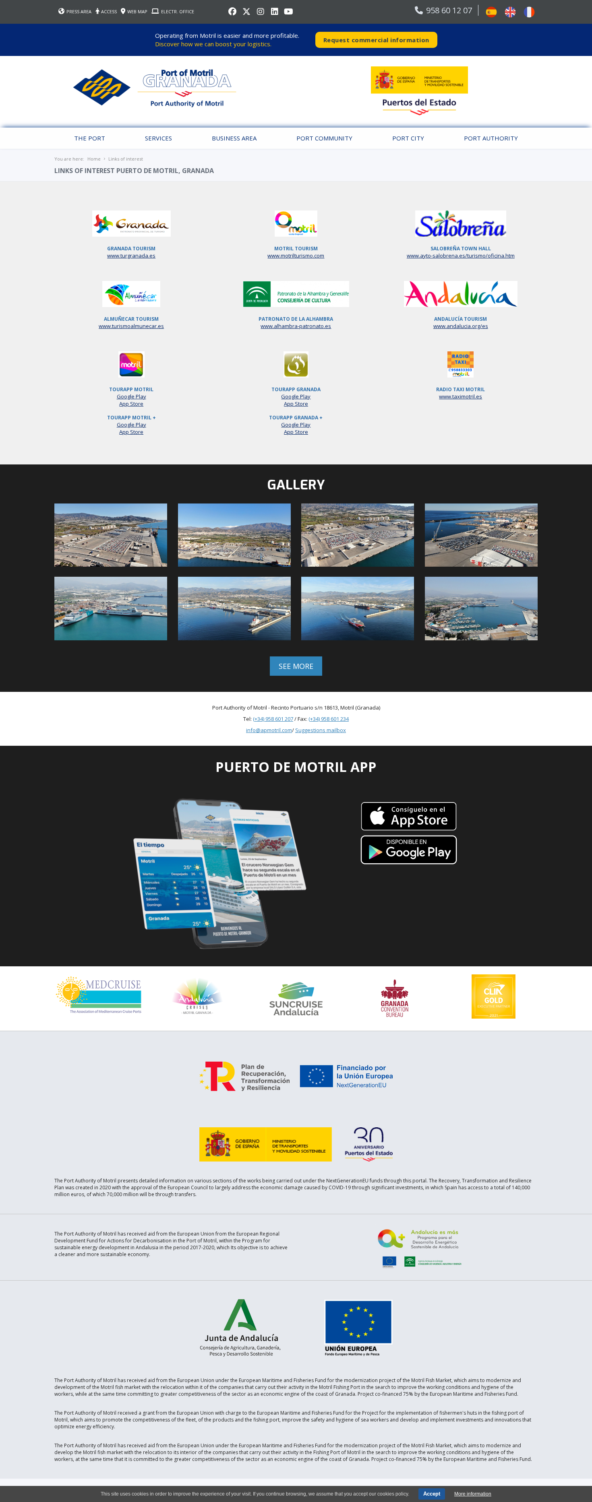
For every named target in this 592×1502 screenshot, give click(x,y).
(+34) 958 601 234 (328, 718)
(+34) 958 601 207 (273, 718)
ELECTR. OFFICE (177, 11)
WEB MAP (137, 11)
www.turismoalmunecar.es (131, 326)
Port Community (324, 138)
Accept (431, 1494)
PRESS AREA (78, 11)
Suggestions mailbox (320, 730)
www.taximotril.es (460, 396)
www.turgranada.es (131, 255)
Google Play (131, 396)
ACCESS (109, 11)
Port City (408, 138)
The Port (89, 138)
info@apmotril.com (269, 730)
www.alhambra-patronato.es (296, 326)
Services (158, 138)
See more (296, 666)
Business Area (234, 138)
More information (472, 1494)
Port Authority (491, 138)
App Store (131, 403)
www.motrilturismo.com (295, 255)
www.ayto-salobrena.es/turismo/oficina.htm (461, 255)
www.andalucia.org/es (460, 326)
